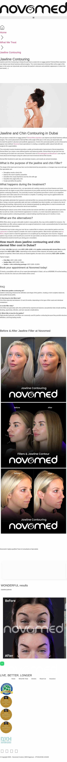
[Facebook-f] (2, 751)
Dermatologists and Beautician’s (47, 153)
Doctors (33, 679)
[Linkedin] (16, 751)
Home (3, 32)
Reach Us (43, 679)
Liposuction (3, 231)
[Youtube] (11, 751)
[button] (33, 17)
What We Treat (8, 42)
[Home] (2, 27)
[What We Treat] (2, 37)
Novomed (17, 144)
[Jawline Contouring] (2, 47)
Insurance (52, 679)
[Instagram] (7, 751)
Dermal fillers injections (34, 137)
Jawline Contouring (10, 52)
